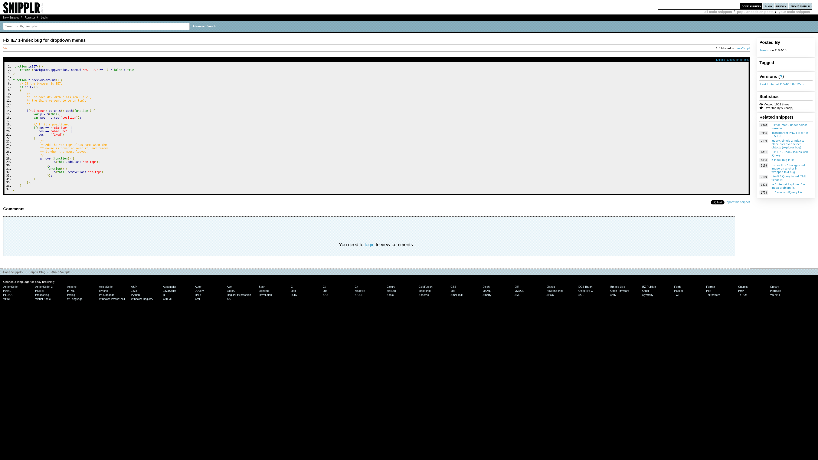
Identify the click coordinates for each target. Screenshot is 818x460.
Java (134, 290)
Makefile (360, 290)
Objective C (585, 290)
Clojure (391, 286)
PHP (741, 290)
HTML (71, 290)
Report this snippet (737, 202)
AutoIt (198, 286)
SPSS (550, 294)
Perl (708, 290)
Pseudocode (106, 294)
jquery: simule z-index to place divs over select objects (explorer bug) (788, 144)
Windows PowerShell (112, 298)
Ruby (294, 294)
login (369, 244)
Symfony (647, 294)
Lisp (293, 290)
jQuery (199, 290)
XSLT (230, 298)
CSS (453, 286)
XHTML (167, 298)
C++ (357, 286)
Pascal (678, 290)
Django (550, 286)
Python (135, 294)
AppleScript (106, 286)
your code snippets (794, 12)
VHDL (6, 298)
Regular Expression (239, 294)
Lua (325, 290)
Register (30, 17)
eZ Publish (649, 286)
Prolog (71, 294)
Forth (677, 286)
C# (324, 286)
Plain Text (743, 60)
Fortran (710, 286)
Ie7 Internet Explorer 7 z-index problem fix (788, 186)
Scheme (424, 294)
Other (645, 290)
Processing (42, 294)
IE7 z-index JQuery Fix (787, 192)
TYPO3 (742, 294)
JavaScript (743, 48)
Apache (71, 286)
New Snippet (11, 17)
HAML (7, 290)
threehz (764, 50)
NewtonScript (554, 290)
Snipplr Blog (37, 272)
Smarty (486, 294)
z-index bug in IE (783, 159)
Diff (516, 286)
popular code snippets (755, 12)
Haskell (39, 290)
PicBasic (775, 290)
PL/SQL (8, 294)
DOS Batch (585, 286)
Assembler (169, 286)
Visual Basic (43, 298)
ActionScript (10, 286)
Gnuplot (743, 286)
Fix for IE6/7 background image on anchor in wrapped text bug (788, 168)
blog (768, 6)
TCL (676, 294)
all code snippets (718, 12)
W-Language (74, 298)
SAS (325, 294)
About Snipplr (60, 272)
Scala (390, 294)
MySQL (519, 290)
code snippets (751, 6)
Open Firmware (619, 290)
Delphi (486, 286)
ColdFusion (425, 286)
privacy (781, 6)
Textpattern (713, 294)
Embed (731, 60)
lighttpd (264, 290)
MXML (486, 290)
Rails (198, 294)
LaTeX (231, 290)
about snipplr (800, 6)
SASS (358, 294)
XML (198, 298)
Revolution (265, 294)
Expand (720, 60)
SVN (613, 294)
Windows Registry (142, 298)
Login (44, 17)
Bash (262, 286)
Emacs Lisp (617, 286)
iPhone (103, 290)
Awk (229, 286)
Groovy (774, 286)
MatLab (391, 290)
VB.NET (775, 294)
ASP (134, 286)
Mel (453, 290)
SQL (581, 294)
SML (517, 294)
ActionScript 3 (44, 286)
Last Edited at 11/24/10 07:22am (782, 84)
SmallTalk (457, 294)
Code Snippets (13, 272)
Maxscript (425, 290)
